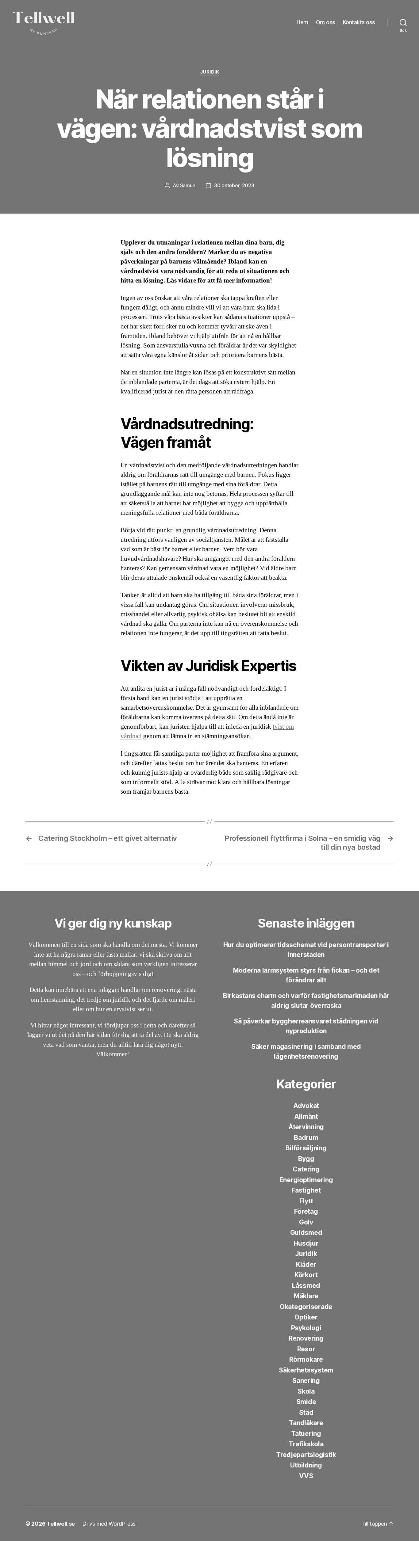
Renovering (306, 1338)
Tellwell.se (61, 1523)
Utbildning (306, 1465)
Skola (306, 1391)
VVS (306, 1476)
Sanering (306, 1380)
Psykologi (306, 1328)
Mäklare (306, 1296)
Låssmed (306, 1285)
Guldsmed (306, 1232)
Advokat (306, 1106)
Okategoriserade (306, 1307)
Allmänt (306, 1116)
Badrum (306, 1137)
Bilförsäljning (306, 1148)
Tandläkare (306, 1423)
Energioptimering (306, 1180)
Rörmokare (306, 1359)
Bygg (306, 1159)
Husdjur (306, 1243)
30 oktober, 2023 (234, 185)
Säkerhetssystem (306, 1370)
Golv (306, 1222)
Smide (306, 1402)
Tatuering (306, 1433)
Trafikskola (306, 1444)
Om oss (325, 22)
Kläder (306, 1264)
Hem (302, 22)
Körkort (306, 1275)
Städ (306, 1412)
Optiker (305, 1317)
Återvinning (306, 1127)
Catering (306, 1169)
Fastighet (306, 1190)
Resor (306, 1349)
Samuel (188, 185)
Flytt (306, 1201)
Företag (306, 1211)
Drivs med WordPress (109, 1523)
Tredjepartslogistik (306, 1455)
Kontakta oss (359, 22)
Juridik (209, 72)
